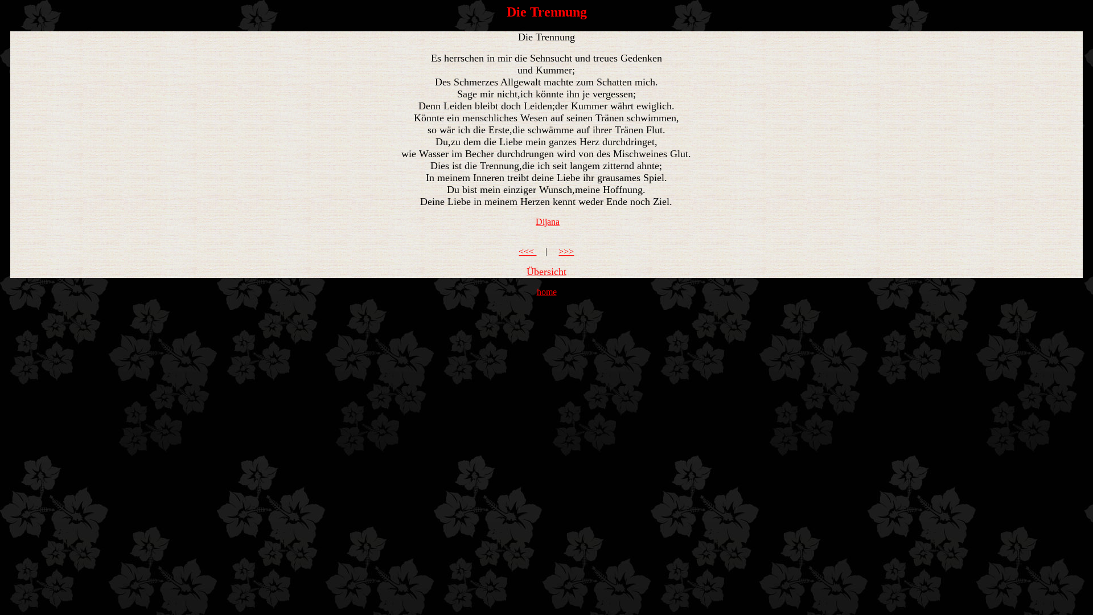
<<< (527, 251)
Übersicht (546, 271)
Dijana (548, 222)
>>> (566, 251)
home (547, 292)
